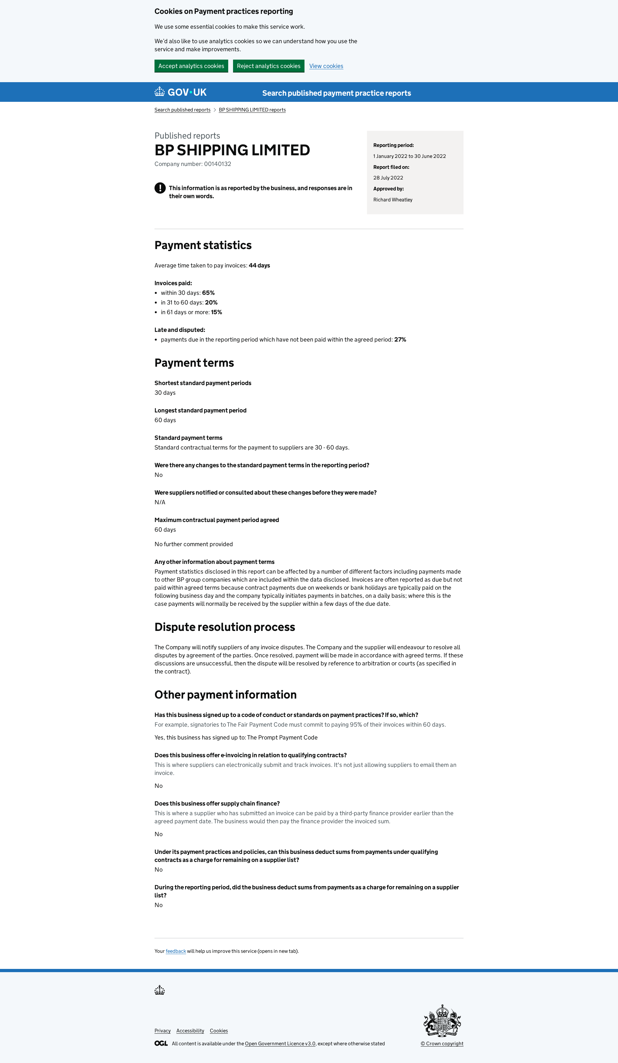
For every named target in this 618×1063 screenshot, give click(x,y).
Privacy (162, 1031)
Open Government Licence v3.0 (280, 1043)
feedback (176, 951)
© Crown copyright (442, 1043)
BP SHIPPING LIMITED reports (252, 110)
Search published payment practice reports (336, 93)
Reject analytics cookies (269, 66)
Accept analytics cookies (191, 66)
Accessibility (190, 1031)
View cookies (326, 66)
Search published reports (182, 110)
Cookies (219, 1031)
